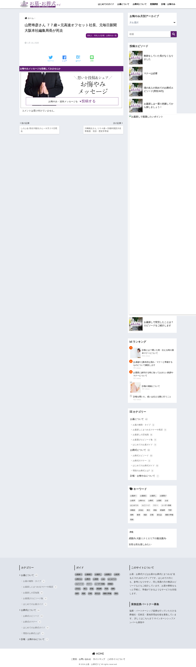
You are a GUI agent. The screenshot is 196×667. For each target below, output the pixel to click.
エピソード (146, 505)
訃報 (151, 515)
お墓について (123, 4)
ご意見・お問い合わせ (81, 659)
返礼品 (159, 515)
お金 (166, 500)
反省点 (141, 510)
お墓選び (163, 496)
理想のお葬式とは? (143, 470)
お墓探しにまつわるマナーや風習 (149, 430)
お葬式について (140, 4)
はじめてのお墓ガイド (144, 444)
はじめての (134, 505)
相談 (145, 515)
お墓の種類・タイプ (143, 425)
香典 (131, 520)
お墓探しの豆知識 (142, 434)
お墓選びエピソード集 (144, 439)
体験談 (132, 510)
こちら (146, 618)
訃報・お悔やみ (168, 4)
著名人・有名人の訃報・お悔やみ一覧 (102, 35)
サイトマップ (99, 659)
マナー (155, 505)
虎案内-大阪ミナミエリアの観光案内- (148, 538)
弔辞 (170, 510)
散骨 (138, 515)
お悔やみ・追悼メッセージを (72, 101)
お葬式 (150, 500)
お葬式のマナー (141, 460)
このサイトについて (116, 659)
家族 (155, 510)
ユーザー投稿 (166, 505)
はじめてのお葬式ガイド (145, 465)
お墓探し (153, 496)
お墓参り (133, 496)
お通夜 (159, 500)
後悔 (131, 515)
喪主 (148, 510)
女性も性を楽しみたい (140, 544)
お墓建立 (143, 496)
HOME (99, 653)
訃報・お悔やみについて (144, 476)
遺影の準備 (169, 515)
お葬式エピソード (142, 455)
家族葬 (162, 510)
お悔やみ (142, 500)
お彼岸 (132, 500)
